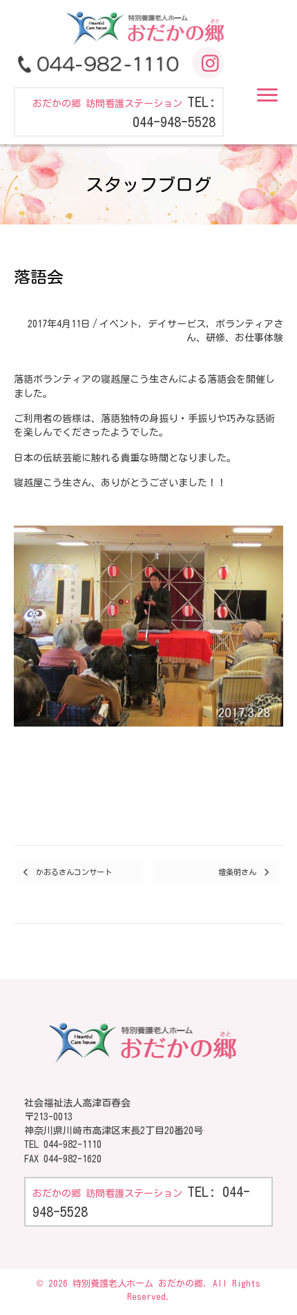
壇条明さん (237, 872)
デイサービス (177, 324)
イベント (118, 324)
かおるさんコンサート (74, 872)
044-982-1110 (73, 1144)
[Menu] (267, 95)
